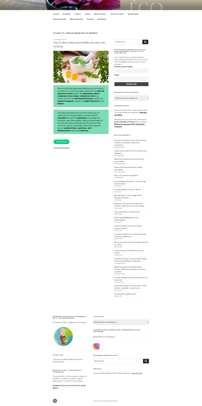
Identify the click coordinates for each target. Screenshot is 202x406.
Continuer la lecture (61, 148)
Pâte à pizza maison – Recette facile (127, 212)
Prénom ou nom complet (123, 67)
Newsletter (102, 19)
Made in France (100, 14)
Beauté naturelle (59, 19)
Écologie (90, 19)
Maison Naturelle (76, 19)
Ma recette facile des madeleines (126, 175)
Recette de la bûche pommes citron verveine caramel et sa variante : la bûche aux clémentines (130, 142)
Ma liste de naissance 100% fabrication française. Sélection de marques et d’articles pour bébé (130, 269)
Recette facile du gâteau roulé (125, 294)
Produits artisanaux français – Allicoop (127, 189)
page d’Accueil (137, 373)
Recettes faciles (117, 14)
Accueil (56, 14)
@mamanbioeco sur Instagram (104, 337)
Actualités (67, 14)
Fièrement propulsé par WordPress (105, 401)
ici (63, 362)
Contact (78, 14)
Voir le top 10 (61, 142)
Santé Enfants (133, 14)
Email (116, 75)
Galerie (87, 14)
